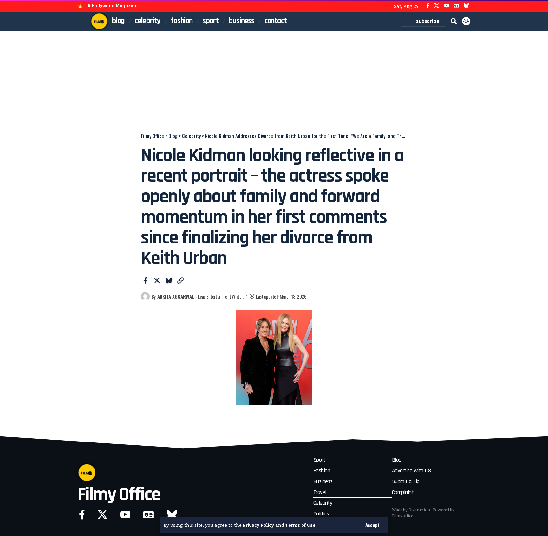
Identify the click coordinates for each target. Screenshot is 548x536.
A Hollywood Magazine (113, 6)
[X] (436, 6)
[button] (372, 525)
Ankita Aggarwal (175, 296)
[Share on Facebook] (145, 280)
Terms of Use (300, 525)
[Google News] (456, 6)
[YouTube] (446, 6)
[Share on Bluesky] (168, 280)
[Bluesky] (466, 6)
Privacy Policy (258, 525)
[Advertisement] (274, 78)
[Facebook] (428, 6)
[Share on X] (157, 280)
